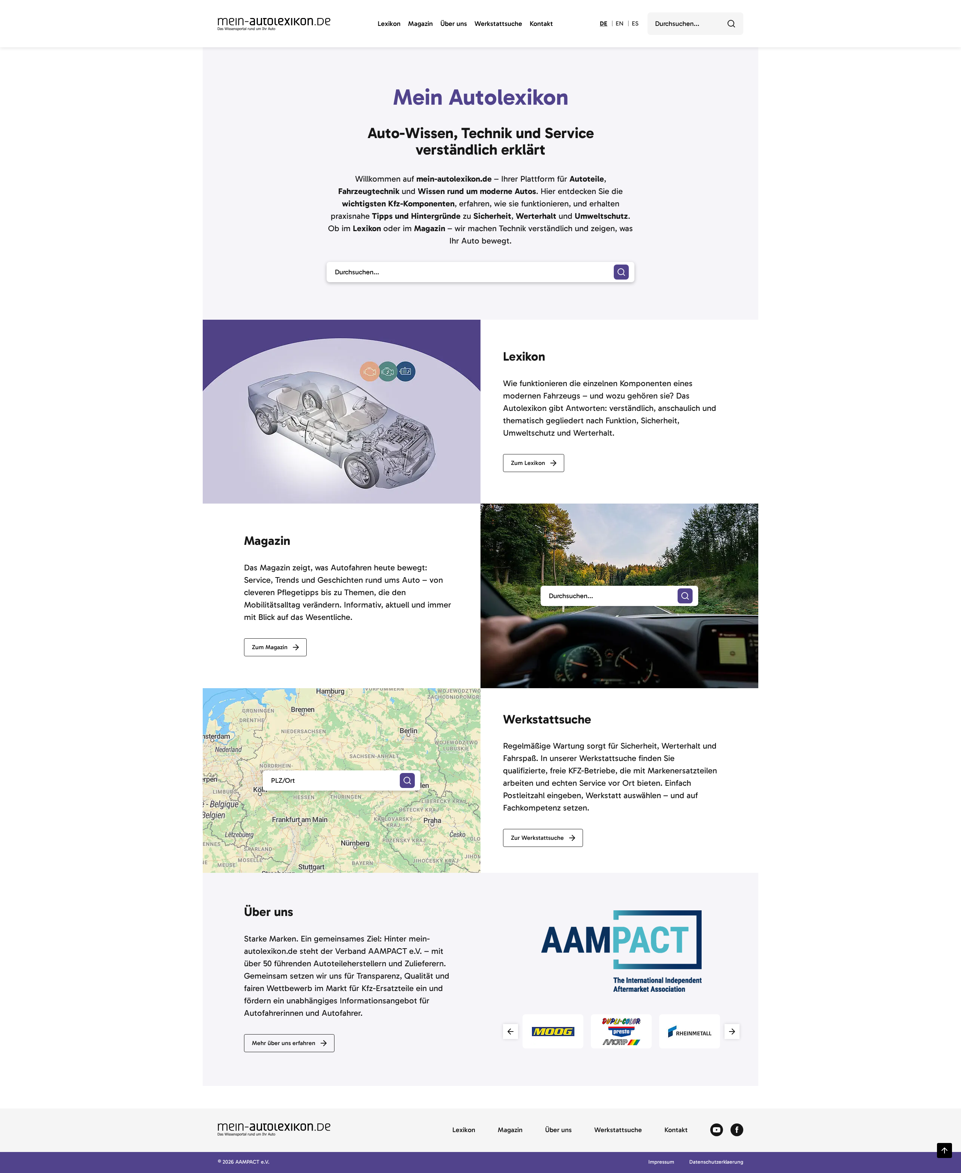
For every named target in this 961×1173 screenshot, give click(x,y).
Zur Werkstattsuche (537, 837)
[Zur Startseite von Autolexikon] (274, 24)
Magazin (420, 24)
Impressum (661, 1162)
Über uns (453, 24)
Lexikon (389, 24)
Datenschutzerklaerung (716, 1162)
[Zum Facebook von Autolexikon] (737, 1130)
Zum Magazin (270, 647)
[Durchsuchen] (731, 23)
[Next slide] (732, 1031)
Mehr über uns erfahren (283, 1043)
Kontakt (541, 24)
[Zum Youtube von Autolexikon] (716, 1130)
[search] (685, 595)
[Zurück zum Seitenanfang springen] (944, 1150)
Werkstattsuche (498, 24)
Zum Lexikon (528, 462)
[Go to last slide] (510, 1031)
